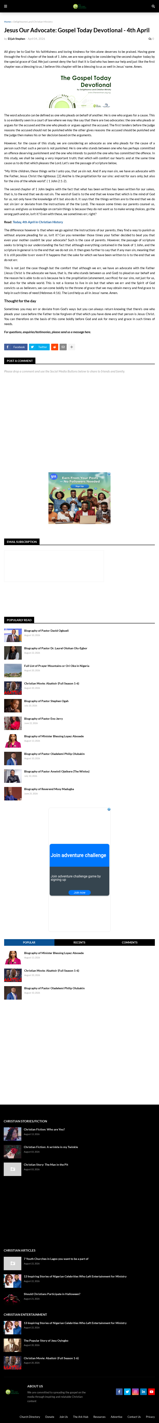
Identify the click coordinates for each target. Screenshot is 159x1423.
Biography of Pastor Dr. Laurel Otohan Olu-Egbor (55, 648)
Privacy (150, 1416)
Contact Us (134, 1416)
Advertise (116, 1416)
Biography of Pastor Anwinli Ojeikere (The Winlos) (56, 771)
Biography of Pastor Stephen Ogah (46, 701)
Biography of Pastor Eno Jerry (43, 718)
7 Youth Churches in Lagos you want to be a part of (56, 1258)
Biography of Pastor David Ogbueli (46, 630)
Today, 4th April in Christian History (38, 222)
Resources (99, 1416)
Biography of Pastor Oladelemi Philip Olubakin (54, 753)
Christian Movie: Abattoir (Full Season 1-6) (51, 683)
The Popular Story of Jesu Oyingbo (46, 1340)
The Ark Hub (80, 1416)
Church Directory (30, 1416)
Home (7, 21)
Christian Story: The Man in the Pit (46, 1164)
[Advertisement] (79, 599)
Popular (29, 942)
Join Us (63, 1416)
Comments (129, 942)
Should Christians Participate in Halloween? (52, 1294)
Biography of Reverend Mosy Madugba (49, 789)
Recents (79, 942)
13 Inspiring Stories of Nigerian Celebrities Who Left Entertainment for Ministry (75, 1276)
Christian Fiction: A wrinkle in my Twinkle (51, 1147)
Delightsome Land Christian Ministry (33, 21)
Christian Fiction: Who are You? (44, 1129)
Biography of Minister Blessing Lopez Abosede (54, 736)
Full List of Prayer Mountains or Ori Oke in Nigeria (56, 666)
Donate (49, 1416)
